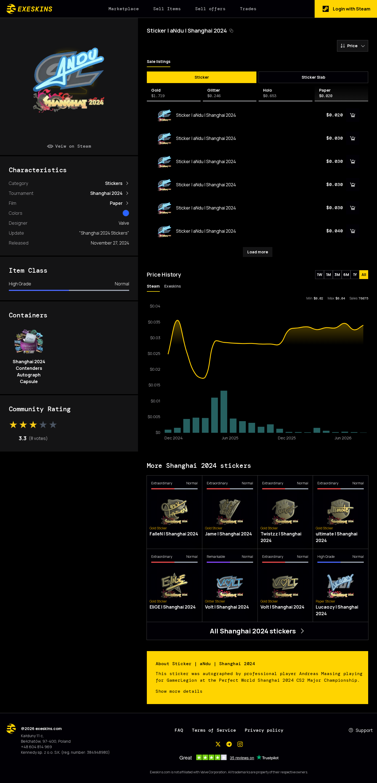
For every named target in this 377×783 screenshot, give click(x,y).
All (364, 274)
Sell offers (210, 9)
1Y (355, 274)
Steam (153, 286)
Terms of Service (214, 730)
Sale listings (158, 61)
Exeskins (172, 286)
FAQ (179, 730)
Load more (257, 251)
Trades (248, 9)
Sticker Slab (313, 77)
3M (337, 274)
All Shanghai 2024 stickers (253, 630)
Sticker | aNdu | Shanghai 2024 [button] (187, 30)
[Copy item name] (231, 30)
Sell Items (167, 9)
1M (328, 274)
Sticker (202, 77)
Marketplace (123, 9)
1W (319, 274)
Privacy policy (264, 730)
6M (346, 274)
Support (364, 730)
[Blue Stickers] (126, 213)
